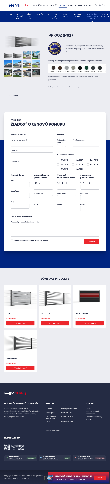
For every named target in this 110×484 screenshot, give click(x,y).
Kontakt (88, 5)
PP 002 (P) (45, 313)
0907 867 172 (67, 412)
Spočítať (100, 477)
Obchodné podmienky (94, 416)
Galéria (78, 5)
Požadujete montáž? (61, 141)
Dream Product (24, 478)
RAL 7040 (94, 160)
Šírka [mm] (15, 191)
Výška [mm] (15, 180)
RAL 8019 (64, 160)
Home (88, 408)
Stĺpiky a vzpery (29, 16)
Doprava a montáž (92, 411)
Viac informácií (20, 323)
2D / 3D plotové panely (19, 16)
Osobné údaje (91, 414)
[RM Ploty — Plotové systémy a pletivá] (17, 5)
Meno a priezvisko (19, 140)
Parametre (13, 96)
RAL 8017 (79, 160)
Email (14, 150)
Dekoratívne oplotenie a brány (92, 16)
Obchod (62, 5)
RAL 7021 (79, 169)
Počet (13, 201)
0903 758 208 (67, 416)
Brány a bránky (55, 16)
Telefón (15, 161)
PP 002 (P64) (12, 358)
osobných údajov (41, 240)
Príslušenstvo (42, 14)
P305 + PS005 (82, 313)
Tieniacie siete (65, 15)
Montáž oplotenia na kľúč (45, 5)
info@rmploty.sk (69, 408)
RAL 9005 (79, 164)
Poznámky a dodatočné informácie (25, 222)
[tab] (13, 95)
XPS (8, 313)
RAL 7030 (64, 164)
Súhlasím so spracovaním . (31, 240)
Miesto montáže (79, 140)
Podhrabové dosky (78, 15)
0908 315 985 (67, 421)
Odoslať (92, 241)
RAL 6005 (94, 164)
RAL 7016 (64, 169)
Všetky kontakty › (53, 430)
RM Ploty (21, 475)
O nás (70, 5)
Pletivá (9, 14)
